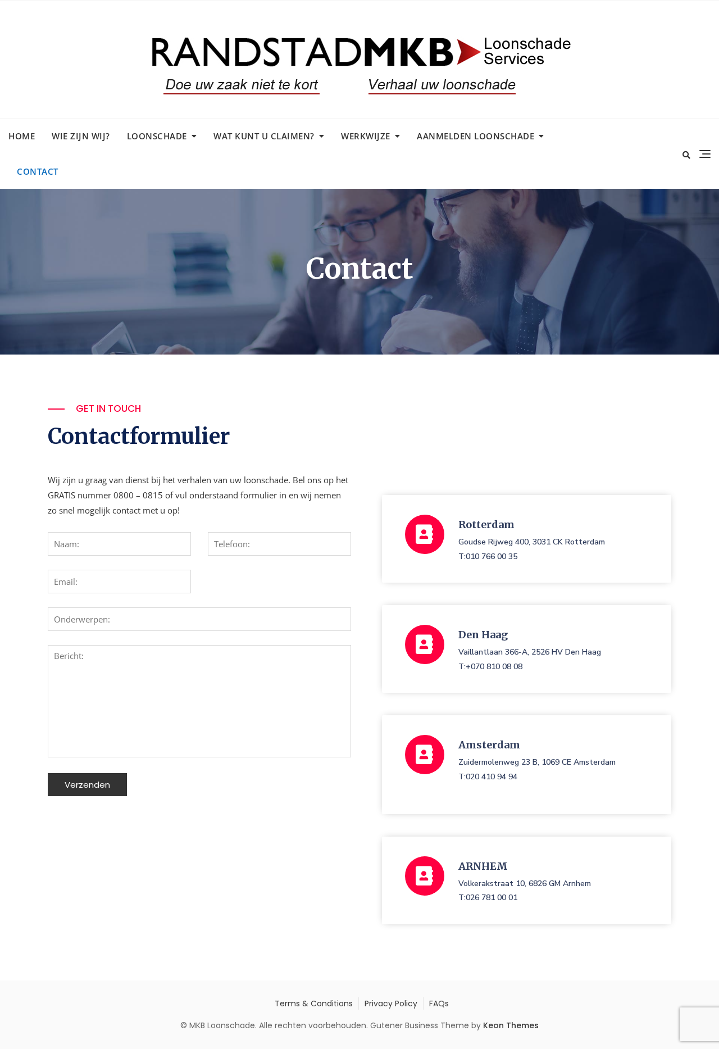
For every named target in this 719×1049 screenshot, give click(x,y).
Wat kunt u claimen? (264, 136)
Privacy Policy (391, 1003)
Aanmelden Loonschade (475, 136)
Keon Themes (511, 1025)
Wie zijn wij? (81, 136)
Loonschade (157, 136)
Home (21, 136)
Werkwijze (365, 136)
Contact (37, 171)
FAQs (439, 1003)
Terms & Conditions (314, 1003)
